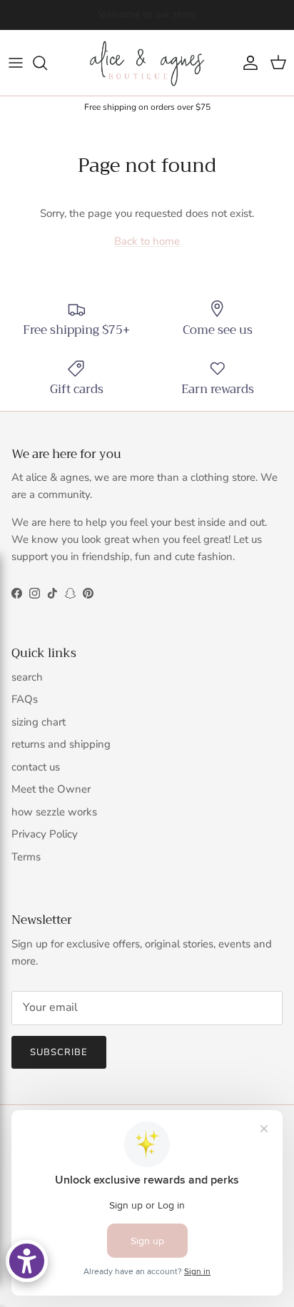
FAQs (24, 699)
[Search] (47, 62)
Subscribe (59, 1052)
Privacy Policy (44, 834)
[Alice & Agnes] (147, 62)
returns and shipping (61, 744)
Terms (26, 857)
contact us (35, 767)
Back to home (147, 241)
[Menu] (15, 62)
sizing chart (38, 722)
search (27, 677)
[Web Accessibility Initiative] (27, 1261)
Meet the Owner (51, 789)
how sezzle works (54, 812)
